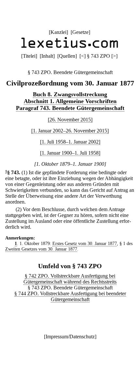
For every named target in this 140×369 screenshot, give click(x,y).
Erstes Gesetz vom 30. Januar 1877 (84, 243)
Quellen (67, 56)
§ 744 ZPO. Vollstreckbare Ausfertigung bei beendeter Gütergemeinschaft (70, 296)
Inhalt (47, 56)
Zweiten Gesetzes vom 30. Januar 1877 (41, 249)
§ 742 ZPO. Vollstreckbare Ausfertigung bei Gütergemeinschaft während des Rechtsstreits (70, 278)
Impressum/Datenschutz (70, 336)
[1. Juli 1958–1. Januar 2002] (70, 142)
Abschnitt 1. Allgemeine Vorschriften (70, 101)
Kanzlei (58, 32)
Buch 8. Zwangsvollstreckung (70, 94)
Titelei (29, 56)
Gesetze (80, 32)
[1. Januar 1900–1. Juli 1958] (70, 153)
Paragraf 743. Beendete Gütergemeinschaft (70, 108)
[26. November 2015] (70, 119)
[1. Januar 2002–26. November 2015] (70, 130)
